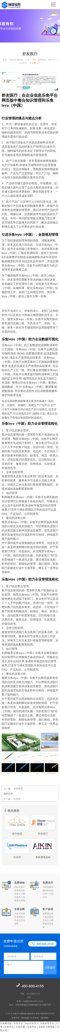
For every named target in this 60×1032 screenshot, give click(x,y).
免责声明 (16, 1017)
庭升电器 (18, 788)
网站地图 (25, 1017)
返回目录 (8, 793)
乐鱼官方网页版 (46, 1026)
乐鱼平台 (18, 1023)
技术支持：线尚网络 (39, 1017)
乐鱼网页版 (6, 1023)
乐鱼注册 (20, 1026)
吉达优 (17, 798)
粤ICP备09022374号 (45, 1013)
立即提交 (50, 967)
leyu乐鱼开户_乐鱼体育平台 (39, 1023)
